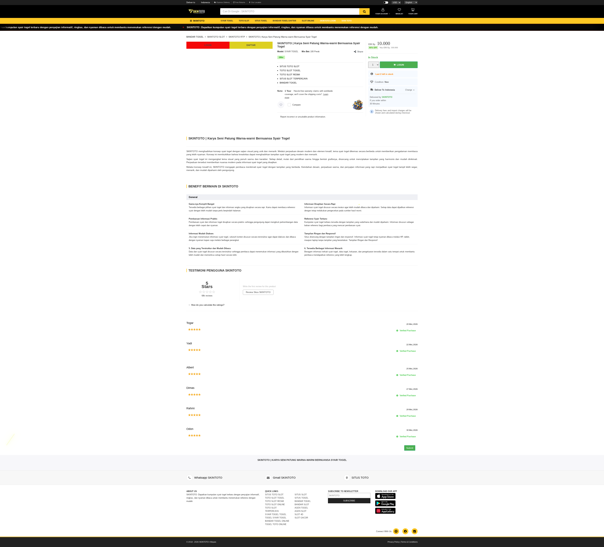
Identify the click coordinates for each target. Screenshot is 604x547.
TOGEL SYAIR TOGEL (275, 517)
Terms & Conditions (409, 542)
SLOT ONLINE (308, 21)
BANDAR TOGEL (195, 37)
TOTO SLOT (244, 21)
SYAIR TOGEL (227, 21)
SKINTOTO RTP (237, 37)
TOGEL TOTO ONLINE (275, 524)
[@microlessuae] (396, 531)
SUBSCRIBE (349, 501)
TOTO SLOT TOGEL (274, 498)
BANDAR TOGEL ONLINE (277, 521)
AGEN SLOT (300, 511)
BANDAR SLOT (302, 504)
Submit (409, 448)
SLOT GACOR (301, 517)
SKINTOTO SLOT (216, 37)
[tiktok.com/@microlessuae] (415, 531)
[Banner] (196, 11)
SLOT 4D (299, 514)
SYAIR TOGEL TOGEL (275, 514)
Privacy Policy (394, 542)
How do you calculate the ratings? (207, 305)
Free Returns (240, 2)
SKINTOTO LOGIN (328, 21)
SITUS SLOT (301, 494)
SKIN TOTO (346, 21)
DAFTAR (250, 45)
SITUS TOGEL (261, 21)
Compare (296, 105)
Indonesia (198, 2)
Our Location (256, 2)
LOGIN (207, 45)
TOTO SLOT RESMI (274, 501)
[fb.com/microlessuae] (405, 531)
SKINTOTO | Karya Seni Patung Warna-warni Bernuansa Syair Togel (283, 37)
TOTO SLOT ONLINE (275, 504)
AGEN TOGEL (301, 508)
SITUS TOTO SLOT (274, 494)
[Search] (364, 11)
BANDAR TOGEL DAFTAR (284, 21)
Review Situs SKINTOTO (258, 292)
